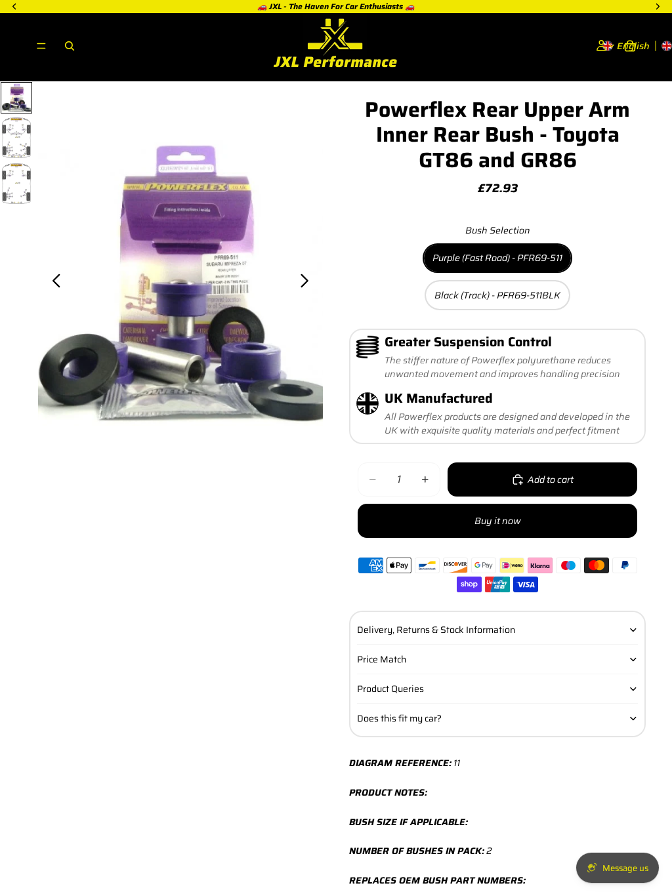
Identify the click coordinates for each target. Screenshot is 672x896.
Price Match (381, 659)
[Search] (69, 45)
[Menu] (41, 46)
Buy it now (497, 521)
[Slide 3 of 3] (16, 183)
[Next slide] (308, 282)
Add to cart (551, 479)
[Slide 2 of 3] (16, 137)
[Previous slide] (53, 282)
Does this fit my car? (399, 718)
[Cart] (630, 45)
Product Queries (390, 689)
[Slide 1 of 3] (16, 97)
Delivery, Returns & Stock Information (436, 629)
